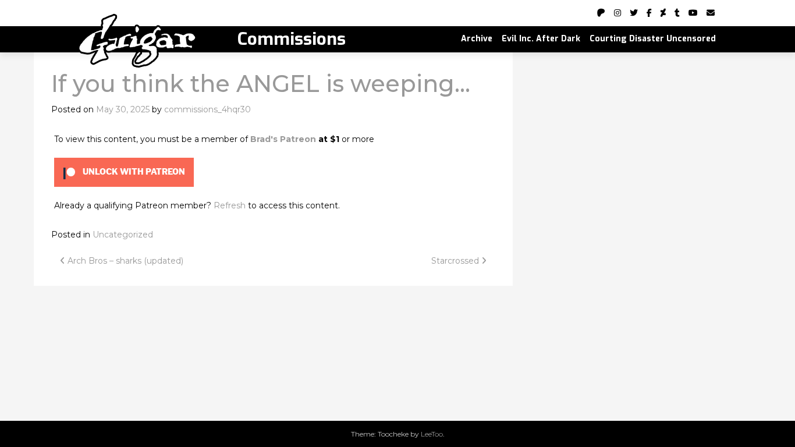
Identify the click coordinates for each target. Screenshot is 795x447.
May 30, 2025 (123, 109)
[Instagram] (617, 13)
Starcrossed (456, 261)
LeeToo (432, 434)
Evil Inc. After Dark (541, 38)
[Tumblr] (677, 13)
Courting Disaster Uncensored (653, 38)
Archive (476, 38)
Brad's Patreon (283, 139)
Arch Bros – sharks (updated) (124, 261)
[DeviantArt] (663, 13)
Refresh (230, 205)
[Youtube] (693, 13)
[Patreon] (601, 13)
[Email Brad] (711, 13)
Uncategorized (123, 234)
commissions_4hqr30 (207, 109)
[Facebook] (649, 13)
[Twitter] (634, 13)
